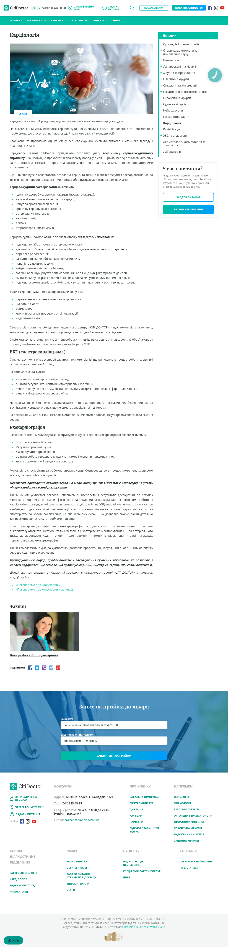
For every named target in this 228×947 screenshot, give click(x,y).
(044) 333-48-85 (72, 803)
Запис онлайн (77, 861)
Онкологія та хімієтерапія (180, 85)
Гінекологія (171, 60)
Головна (16, 20)
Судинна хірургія (174, 104)
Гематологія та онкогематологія (185, 92)
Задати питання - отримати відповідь (81, 875)
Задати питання (188, 197)
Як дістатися (189, 867)
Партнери (136, 822)
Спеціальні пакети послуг (141, 871)
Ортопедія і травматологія (181, 44)
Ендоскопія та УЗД (23, 885)
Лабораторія (172, 152)
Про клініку (33, 20)
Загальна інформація (145, 797)
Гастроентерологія (176, 117)
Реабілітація (171, 129)
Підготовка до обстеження (133, 863)
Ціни (116, 20)
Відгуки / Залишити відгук (144, 829)
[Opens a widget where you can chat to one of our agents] (13, 940)
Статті (70, 890)
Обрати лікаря (76, 867)
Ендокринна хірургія (177, 98)
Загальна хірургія (187, 809)
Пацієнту (98, 20)
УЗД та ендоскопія (175, 136)
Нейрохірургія (173, 110)
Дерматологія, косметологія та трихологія (184, 143)
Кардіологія (172, 123)
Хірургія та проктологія (179, 73)
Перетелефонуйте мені (196, 861)
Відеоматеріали (77, 883)
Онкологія (181, 797)
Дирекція (136, 809)
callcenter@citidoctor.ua (82, 820)
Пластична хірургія (176, 79)
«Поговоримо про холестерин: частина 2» (45, 589)
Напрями (57, 20)
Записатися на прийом (114, 755)
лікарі (23, 113)
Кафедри (136, 815)
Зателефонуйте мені (188, 209)
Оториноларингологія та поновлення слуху (180, 52)
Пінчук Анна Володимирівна (34, 655)
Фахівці (77, 20)
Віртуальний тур (142, 803)
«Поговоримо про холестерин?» (38, 585)
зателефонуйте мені (84, 8)
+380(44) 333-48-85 (54, 8)
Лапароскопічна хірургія (180, 67)
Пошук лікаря (154, 7)
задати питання (113, 8)
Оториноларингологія (190, 822)
